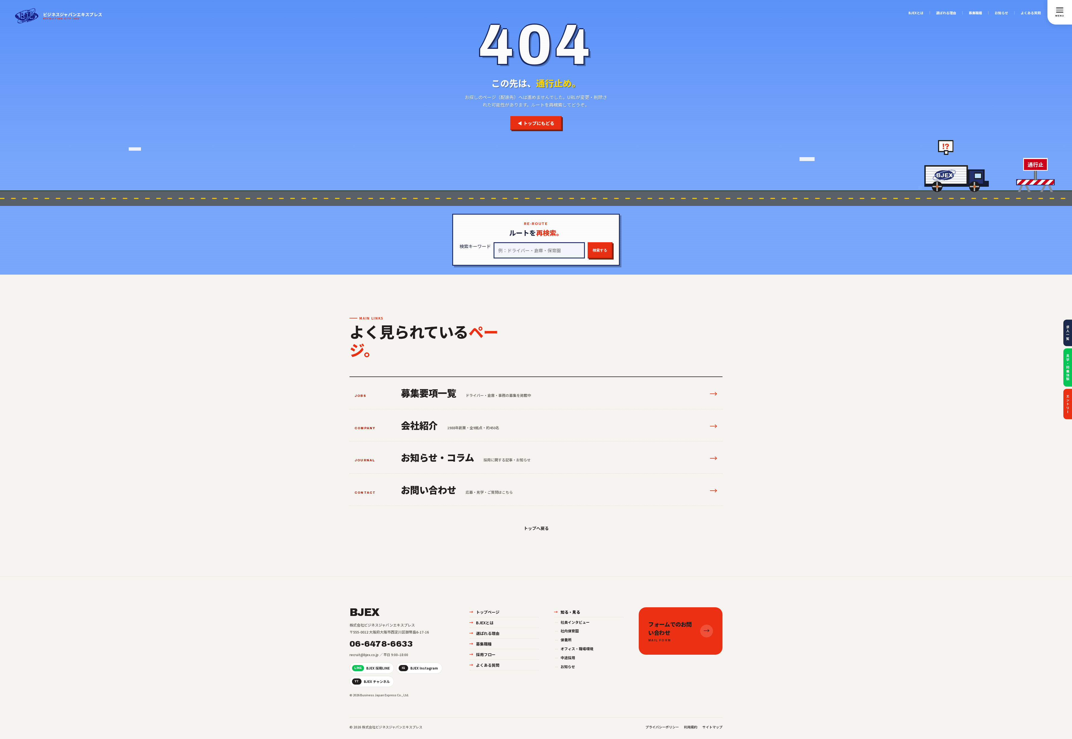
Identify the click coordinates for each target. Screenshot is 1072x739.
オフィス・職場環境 (574, 648)
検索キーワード (475, 246)
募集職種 (975, 13)
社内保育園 (567, 631)
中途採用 (565, 657)
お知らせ (1001, 13)
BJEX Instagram (420, 668)
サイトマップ (712, 726)
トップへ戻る (536, 528)
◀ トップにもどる (536, 123)
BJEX (364, 612)
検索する (600, 250)
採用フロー (482, 654)
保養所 (563, 639)
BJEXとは (915, 13)
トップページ (484, 612)
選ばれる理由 (946, 13)
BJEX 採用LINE (372, 668)
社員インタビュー (572, 622)
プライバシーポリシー (662, 726)
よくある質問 (1031, 13)
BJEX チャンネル (372, 681)
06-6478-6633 (381, 644)
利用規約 (690, 726)
